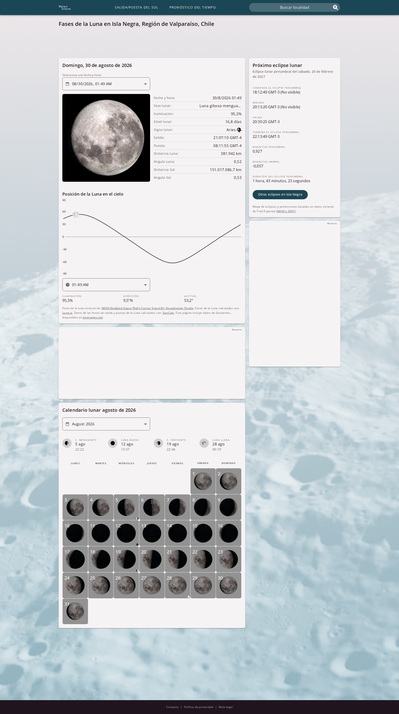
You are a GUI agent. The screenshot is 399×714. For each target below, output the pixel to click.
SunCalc (168, 313)
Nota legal (226, 707)
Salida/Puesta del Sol (136, 7)
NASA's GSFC (286, 211)
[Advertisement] (197, 43)
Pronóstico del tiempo (192, 7)
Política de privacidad (198, 707)
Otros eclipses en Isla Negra (280, 194)
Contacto (172, 707)
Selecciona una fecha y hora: (82, 75)
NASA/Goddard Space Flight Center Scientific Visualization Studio (147, 308)
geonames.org (93, 317)
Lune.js (67, 313)
